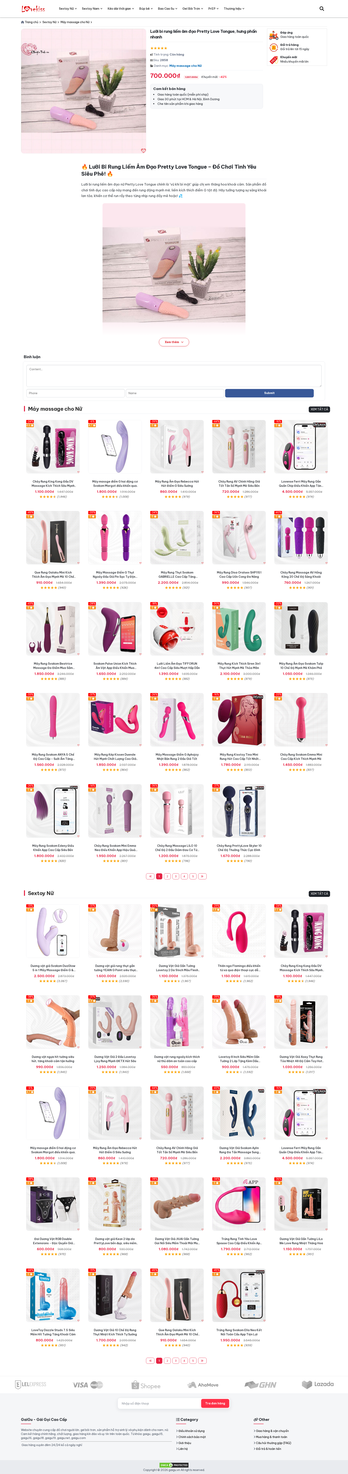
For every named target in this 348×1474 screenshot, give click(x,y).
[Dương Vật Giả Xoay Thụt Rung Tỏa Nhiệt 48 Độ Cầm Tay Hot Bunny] (301, 1022)
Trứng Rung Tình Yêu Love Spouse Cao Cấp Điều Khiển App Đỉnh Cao (239, 1243)
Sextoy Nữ (41, 893)
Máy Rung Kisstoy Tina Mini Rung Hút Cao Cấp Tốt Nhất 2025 (239, 759)
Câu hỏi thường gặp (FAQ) (273, 1443)
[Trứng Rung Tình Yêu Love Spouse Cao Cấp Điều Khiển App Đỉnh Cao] (239, 1204)
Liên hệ (183, 1449)
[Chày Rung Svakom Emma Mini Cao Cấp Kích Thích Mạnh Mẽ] (301, 719)
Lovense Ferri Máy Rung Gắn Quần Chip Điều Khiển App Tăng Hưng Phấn (301, 486)
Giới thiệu (184, 1443)
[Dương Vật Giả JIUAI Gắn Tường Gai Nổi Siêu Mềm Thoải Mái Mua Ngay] (177, 1204)
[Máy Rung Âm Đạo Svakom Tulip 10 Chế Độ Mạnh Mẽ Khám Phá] (301, 628)
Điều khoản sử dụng (191, 1431)
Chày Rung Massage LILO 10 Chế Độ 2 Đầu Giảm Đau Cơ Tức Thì (177, 850)
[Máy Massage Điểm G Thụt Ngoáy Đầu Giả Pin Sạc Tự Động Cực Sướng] (115, 537)
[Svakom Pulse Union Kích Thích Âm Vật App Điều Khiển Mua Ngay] (115, 628)
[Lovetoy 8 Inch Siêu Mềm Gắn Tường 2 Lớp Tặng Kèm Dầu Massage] (239, 1022)
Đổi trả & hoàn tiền (268, 1449)
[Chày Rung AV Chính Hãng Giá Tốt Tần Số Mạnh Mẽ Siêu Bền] (239, 446)
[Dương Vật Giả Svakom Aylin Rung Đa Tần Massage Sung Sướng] (239, 1113)
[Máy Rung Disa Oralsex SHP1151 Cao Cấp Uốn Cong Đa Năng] (239, 537)
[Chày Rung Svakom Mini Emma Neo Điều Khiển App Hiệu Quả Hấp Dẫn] (115, 811)
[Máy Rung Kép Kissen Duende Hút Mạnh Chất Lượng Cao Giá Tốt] (115, 719)
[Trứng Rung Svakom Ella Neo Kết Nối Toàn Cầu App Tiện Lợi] (239, 1295)
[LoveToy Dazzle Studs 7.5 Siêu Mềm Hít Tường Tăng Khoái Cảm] (53, 1295)
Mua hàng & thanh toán (271, 1437)
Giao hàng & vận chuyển (272, 1431)
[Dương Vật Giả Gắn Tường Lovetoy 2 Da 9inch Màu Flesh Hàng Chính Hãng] (177, 931)
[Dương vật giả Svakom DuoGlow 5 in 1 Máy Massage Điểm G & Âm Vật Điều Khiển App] (53, 931)
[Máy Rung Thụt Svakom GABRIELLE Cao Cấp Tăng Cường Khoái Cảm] (177, 537)
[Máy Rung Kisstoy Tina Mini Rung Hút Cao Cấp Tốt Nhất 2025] (239, 719)
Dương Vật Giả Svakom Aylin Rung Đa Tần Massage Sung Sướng (239, 1152)
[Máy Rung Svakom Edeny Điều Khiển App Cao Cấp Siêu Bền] (53, 811)
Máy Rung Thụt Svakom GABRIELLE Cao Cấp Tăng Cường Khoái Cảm (177, 577)
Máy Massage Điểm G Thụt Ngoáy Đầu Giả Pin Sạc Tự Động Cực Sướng (115, 577)
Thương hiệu (232, 8)
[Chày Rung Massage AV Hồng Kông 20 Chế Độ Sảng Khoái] (301, 537)
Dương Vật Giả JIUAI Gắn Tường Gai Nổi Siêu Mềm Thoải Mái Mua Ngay (177, 1243)
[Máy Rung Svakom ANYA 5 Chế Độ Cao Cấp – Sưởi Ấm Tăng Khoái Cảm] (53, 719)
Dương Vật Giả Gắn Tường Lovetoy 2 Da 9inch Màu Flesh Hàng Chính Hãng (177, 970)
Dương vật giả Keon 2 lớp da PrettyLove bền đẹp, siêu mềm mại (115, 1243)
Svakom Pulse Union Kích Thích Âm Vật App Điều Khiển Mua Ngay (115, 668)
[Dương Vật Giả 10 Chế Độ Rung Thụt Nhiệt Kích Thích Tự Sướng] (115, 1295)
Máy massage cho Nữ (185, 66)
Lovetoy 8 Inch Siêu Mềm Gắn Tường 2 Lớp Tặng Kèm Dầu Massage (239, 1061)
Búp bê (144, 8)
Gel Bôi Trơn (191, 8)
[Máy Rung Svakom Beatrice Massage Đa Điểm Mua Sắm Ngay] (53, 628)
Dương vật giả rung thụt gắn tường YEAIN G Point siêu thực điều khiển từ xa (115, 970)
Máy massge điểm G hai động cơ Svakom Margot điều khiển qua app (115, 486)
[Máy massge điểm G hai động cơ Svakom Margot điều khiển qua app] (115, 446)
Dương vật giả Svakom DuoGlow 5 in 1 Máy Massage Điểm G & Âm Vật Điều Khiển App (53, 970)
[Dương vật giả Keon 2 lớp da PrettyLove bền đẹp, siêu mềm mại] (115, 1204)
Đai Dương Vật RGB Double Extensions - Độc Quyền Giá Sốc (53, 1243)
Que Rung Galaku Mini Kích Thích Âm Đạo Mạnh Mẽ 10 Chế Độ (53, 577)
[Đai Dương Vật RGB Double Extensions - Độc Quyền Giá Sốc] (53, 1204)
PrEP (211, 8)
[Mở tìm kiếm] (322, 8)
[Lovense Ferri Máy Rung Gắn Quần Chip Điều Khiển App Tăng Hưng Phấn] (301, 446)
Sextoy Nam (90, 8)
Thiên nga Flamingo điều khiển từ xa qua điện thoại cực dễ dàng (239, 970)
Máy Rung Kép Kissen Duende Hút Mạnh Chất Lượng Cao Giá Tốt (115, 759)
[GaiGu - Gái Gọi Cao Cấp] (34, 8)
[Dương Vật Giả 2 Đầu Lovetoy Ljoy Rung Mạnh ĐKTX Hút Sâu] (115, 1022)
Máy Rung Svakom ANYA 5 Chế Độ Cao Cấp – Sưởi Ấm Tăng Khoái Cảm (53, 759)
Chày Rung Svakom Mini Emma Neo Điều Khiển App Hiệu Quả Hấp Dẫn (115, 850)
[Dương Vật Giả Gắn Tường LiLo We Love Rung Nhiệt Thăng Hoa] (301, 1204)
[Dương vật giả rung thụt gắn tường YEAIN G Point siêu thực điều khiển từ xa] (115, 931)
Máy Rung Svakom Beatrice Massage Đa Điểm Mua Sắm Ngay (53, 668)
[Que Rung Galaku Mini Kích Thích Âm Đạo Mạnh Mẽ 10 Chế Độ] (53, 537)
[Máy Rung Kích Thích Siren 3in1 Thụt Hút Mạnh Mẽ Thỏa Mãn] (239, 628)
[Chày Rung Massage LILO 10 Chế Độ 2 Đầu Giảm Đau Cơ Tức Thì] (177, 811)
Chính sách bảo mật (192, 1437)
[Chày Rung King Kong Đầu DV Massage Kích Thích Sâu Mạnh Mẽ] (53, 446)
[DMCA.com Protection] (174, 1465)
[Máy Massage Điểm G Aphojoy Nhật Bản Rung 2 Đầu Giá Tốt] (177, 719)
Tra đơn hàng (215, 1403)
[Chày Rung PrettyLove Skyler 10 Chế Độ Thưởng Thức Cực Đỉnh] (239, 811)
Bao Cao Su (166, 8)
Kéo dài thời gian (119, 8)
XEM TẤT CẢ (319, 409)
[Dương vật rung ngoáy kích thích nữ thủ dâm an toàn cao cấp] (177, 1022)
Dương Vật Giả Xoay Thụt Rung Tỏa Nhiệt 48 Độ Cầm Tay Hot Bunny (301, 1061)
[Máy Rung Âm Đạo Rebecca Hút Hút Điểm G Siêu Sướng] (177, 446)
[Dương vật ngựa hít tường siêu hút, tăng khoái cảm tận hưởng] (53, 1022)
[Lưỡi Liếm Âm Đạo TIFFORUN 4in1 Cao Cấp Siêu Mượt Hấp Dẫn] (177, 628)
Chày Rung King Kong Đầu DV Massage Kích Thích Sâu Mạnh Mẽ (53, 486)
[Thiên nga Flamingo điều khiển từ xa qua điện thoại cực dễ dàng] (239, 931)
